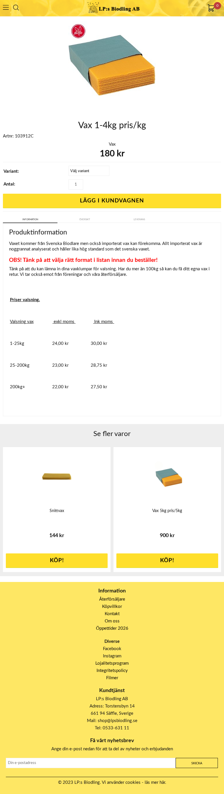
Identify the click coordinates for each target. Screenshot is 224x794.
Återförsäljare (112, 599)
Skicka (196, 763)
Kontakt (112, 614)
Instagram (112, 656)
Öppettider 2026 (112, 628)
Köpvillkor (112, 606)
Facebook (112, 649)
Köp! (167, 560)
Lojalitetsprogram (112, 663)
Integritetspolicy (112, 670)
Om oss (112, 621)
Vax (112, 144)
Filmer (112, 678)
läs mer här (155, 782)
